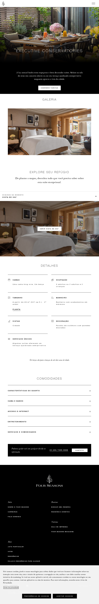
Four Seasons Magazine (62, 531)
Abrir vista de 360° (49, 229)
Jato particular (16, 546)
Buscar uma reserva (61, 507)
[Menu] (93, 3)
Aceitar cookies (65, 596)
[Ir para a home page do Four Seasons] (3, 3)
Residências (13, 556)
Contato (79, 450)
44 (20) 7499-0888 (59, 450)
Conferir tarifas (49, 88)
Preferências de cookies (36, 596)
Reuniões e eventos (60, 512)
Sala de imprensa (59, 527)
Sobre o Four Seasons (18, 507)
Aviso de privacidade (11, 587)
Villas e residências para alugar (24, 561)
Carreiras (13, 512)
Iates (10, 551)
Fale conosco (14, 516)
